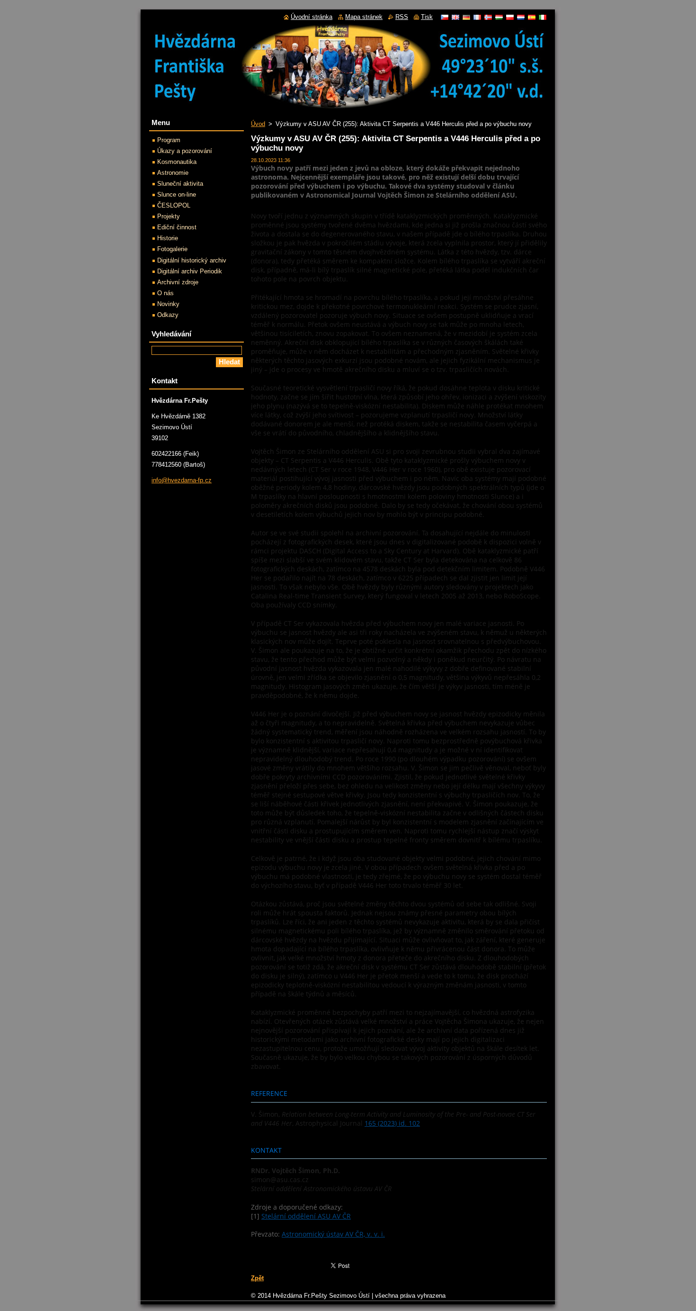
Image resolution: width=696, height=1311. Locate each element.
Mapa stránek (364, 16)
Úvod (258, 123)
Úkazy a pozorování (184, 150)
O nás (165, 293)
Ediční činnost (176, 227)
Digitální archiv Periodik (189, 271)
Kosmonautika (176, 161)
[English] (455, 17)
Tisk (427, 16)
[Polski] (510, 17)
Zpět (257, 1278)
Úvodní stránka (311, 16)
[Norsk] (488, 17)
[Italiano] (542, 17)
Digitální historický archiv (191, 260)
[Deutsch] (466, 17)
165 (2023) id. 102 (392, 1123)
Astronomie (172, 172)
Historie (167, 238)
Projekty (168, 216)
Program (168, 140)
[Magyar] (499, 17)
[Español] (531, 17)
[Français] (477, 17)
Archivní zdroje (177, 282)
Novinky (168, 303)
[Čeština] (444, 17)
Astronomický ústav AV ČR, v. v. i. (333, 1234)
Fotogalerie (172, 249)
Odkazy (167, 314)
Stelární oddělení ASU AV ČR (306, 1216)
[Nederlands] (521, 17)
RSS (401, 16)
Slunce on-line (176, 194)
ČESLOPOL (173, 205)
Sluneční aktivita (180, 183)
